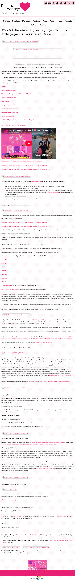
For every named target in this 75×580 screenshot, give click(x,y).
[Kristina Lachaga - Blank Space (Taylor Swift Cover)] (36, 547)
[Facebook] (53, 3)
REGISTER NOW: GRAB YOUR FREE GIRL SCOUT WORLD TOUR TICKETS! (21, 162)
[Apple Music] (73, 3)
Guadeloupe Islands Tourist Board (10, 112)
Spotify (51, 375)
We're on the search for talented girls (27, 319)
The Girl (6, 21)
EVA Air (3, 86)
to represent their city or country (43, 319)
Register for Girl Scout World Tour (47, 468)
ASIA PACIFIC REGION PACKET (10, 289)
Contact (43, 25)
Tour (52, 21)
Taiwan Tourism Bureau (7, 116)
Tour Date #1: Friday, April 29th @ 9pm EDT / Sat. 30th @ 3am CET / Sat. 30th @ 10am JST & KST (26, 165)
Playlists (36, 21)
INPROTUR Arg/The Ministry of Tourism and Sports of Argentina (18, 120)
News (45, 21)
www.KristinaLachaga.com (64, 381)
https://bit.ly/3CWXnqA (53, 192)
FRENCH (3, 267)
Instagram (31, 381)
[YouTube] (49, 3)
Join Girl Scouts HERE (19, 516)
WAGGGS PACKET (6, 285)
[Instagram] (45, 3)
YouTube (65, 375)
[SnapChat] (65, 3)
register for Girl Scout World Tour (53, 336)
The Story (16, 21)
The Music (26, 21)
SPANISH (4, 263)
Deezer (69, 375)
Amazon (67, 540)
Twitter (40, 381)
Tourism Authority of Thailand (9, 108)
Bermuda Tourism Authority (8, 97)
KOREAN (4, 274)
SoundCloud (4, 542)
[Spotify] (69, 3)
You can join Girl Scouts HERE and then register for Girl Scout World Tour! (47, 442)
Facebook (36, 381)
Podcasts (68, 21)
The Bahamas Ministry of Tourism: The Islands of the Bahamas (17, 94)
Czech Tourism (5, 101)
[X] (61, 3)
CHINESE (4, 278)
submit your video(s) (61, 516)
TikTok (55, 381)
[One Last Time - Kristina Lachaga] (11, 547)
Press (60, 21)
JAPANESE (4, 270)
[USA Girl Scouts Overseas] (9, 489)
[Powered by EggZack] (37, 579)
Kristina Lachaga (36, 181)
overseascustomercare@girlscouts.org (43, 342)
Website (3, 500)
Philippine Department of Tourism (10, 105)
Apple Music (56, 375)
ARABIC (3, 281)
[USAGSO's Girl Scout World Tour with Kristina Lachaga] (16, 176)
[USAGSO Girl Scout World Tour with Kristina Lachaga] (16, 314)
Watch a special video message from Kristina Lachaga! (14, 125)
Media (33, 25)
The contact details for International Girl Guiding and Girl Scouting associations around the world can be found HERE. (28, 444)
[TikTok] (57, 3)
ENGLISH (4, 259)
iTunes (61, 375)
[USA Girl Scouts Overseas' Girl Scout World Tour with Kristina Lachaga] (20, 41)
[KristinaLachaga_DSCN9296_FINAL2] (12, 353)
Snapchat (50, 381)
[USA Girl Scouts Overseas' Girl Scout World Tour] (37, 53)
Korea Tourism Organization (8, 90)
